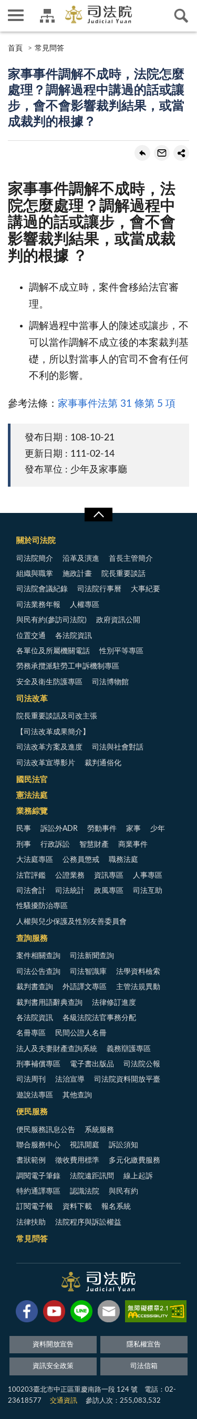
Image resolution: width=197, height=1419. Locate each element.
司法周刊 (31, 1079)
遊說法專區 (34, 1095)
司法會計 (31, 890)
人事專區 (147, 875)
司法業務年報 (38, 605)
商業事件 (133, 844)
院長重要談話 (123, 574)
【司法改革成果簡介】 (53, 732)
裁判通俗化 (103, 763)
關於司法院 (36, 540)
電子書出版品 (92, 1064)
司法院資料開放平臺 (127, 1079)
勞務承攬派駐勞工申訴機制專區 (67, 666)
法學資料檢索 (138, 971)
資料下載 (77, 1206)
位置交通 (31, 636)
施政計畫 (77, 574)
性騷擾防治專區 (42, 906)
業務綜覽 (32, 811)
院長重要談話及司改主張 (56, 716)
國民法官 (32, 780)
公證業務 (70, 875)
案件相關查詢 (38, 956)
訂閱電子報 (34, 1206)
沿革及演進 (81, 558)
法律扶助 (31, 1222)
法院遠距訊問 (92, 1176)
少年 (157, 828)
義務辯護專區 (129, 1049)
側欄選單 (16, 16)
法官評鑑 (31, 875)
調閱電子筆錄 (38, 1176)
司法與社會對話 (117, 747)
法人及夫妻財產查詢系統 (56, 1049)
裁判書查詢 (34, 987)
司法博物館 (110, 682)
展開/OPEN (98, 514)
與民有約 (123, 1191)
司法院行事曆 (99, 589)
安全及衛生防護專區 (49, 682)
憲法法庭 (32, 795)
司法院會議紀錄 (42, 589)
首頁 (15, 48)
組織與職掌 (34, 574)
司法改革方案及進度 (49, 747)
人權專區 (84, 605)
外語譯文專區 (85, 987)
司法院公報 (141, 1064)
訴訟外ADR (59, 828)
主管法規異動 (138, 987)
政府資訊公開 (118, 620)
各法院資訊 (73, 636)
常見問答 (49, 48)
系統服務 (99, 1130)
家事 (133, 828)
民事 (23, 828)
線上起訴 (138, 1176)
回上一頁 (142, 153)
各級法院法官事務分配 (99, 1018)
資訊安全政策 (53, 1366)
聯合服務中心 (38, 1145)
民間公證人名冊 (81, 1033)
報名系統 (116, 1206)
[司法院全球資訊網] (98, 14)
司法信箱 (144, 1366)
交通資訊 (63, 1400)
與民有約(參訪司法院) (51, 620)
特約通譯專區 (38, 1191)
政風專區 (108, 890)
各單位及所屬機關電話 (53, 651)
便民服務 (32, 1112)
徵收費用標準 (77, 1160)
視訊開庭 (84, 1145)
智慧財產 (94, 844)
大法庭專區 (34, 859)
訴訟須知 (123, 1145)
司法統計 (70, 890)
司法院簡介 (34, 558)
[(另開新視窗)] (27, 1313)
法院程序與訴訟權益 (88, 1222)
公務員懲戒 (81, 859)
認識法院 (84, 1191)
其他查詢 (77, 1095)
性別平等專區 (121, 651)
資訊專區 (108, 875)
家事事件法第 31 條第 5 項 (116, 404)
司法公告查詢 (38, 971)
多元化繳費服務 (134, 1160)
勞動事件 (102, 828)
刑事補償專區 (38, 1064)
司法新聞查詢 (92, 956)
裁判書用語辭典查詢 (49, 1002)
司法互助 (147, 890)
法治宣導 (70, 1079)
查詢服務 (32, 938)
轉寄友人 (162, 153)
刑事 (23, 844)
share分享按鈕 (181, 153)
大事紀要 (145, 589)
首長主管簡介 (131, 558)
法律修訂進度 (114, 1002)
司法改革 (32, 699)
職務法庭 (123, 859)
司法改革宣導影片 (45, 763)
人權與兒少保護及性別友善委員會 (71, 922)
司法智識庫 (88, 971)
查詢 (181, 16)
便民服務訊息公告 (45, 1130)
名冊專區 (31, 1033)
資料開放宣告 (53, 1344)
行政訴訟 (55, 844)
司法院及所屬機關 (47, 16)
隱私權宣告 (144, 1344)
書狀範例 (31, 1160)
